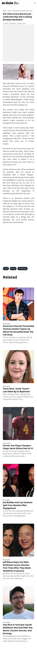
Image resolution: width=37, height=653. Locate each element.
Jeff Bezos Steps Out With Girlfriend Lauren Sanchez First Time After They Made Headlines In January (17, 566)
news (9, 11)
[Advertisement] (18, 42)
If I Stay (13, 268)
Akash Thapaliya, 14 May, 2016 (14, 23)
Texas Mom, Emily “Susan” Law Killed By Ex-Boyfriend (16, 390)
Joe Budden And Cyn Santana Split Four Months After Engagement (17, 505)
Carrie (6, 268)
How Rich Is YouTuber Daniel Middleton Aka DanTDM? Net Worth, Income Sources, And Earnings (18, 629)
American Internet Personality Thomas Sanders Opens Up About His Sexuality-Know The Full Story (18, 330)
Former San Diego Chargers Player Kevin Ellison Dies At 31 (18, 447)
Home (4, 11)
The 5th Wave (22, 268)
